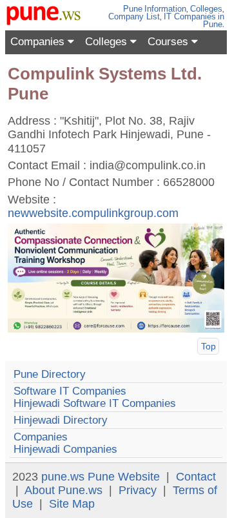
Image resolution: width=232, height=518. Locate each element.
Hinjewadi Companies (65, 449)
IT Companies (190, 16)
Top (208, 346)
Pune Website (124, 476)
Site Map (72, 503)
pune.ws (62, 476)
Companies (39, 42)
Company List (134, 16)
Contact (196, 476)
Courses (169, 42)
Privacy (138, 490)
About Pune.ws (63, 490)
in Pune (213, 20)
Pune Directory (50, 374)
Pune (132, 9)
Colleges (206, 9)
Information (165, 9)
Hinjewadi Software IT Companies (95, 403)
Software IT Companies (70, 391)
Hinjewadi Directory (61, 420)
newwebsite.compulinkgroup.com (93, 213)
